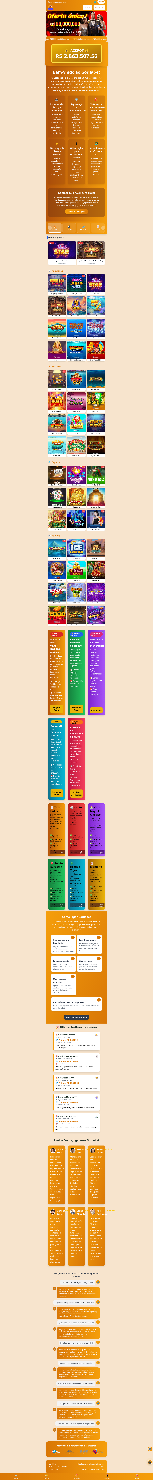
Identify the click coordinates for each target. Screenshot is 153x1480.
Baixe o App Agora (76, 211)
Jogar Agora (61, 852)
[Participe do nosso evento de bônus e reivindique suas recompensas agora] (150, 1462)
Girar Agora (96, 710)
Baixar (101, 2)
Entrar (87, 7)
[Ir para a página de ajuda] (150, 1449)
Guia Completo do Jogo (76, 1017)
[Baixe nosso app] (98, 1451)
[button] (73, 34)
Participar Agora (76, 708)
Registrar (99, 7)
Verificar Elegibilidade (76, 793)
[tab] (54, 228)
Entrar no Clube (56, 793)
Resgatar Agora (57, 708)
